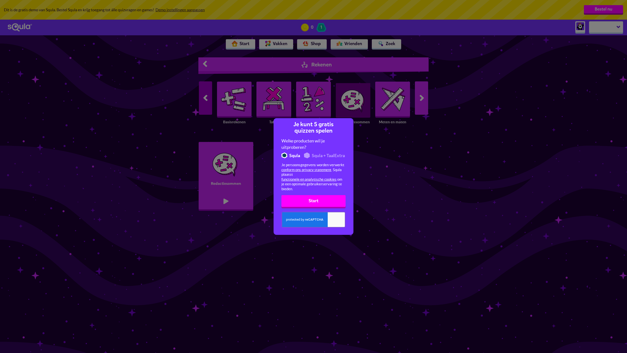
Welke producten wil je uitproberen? (303, 144)
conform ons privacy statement (306, 170)
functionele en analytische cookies (309, 179)
